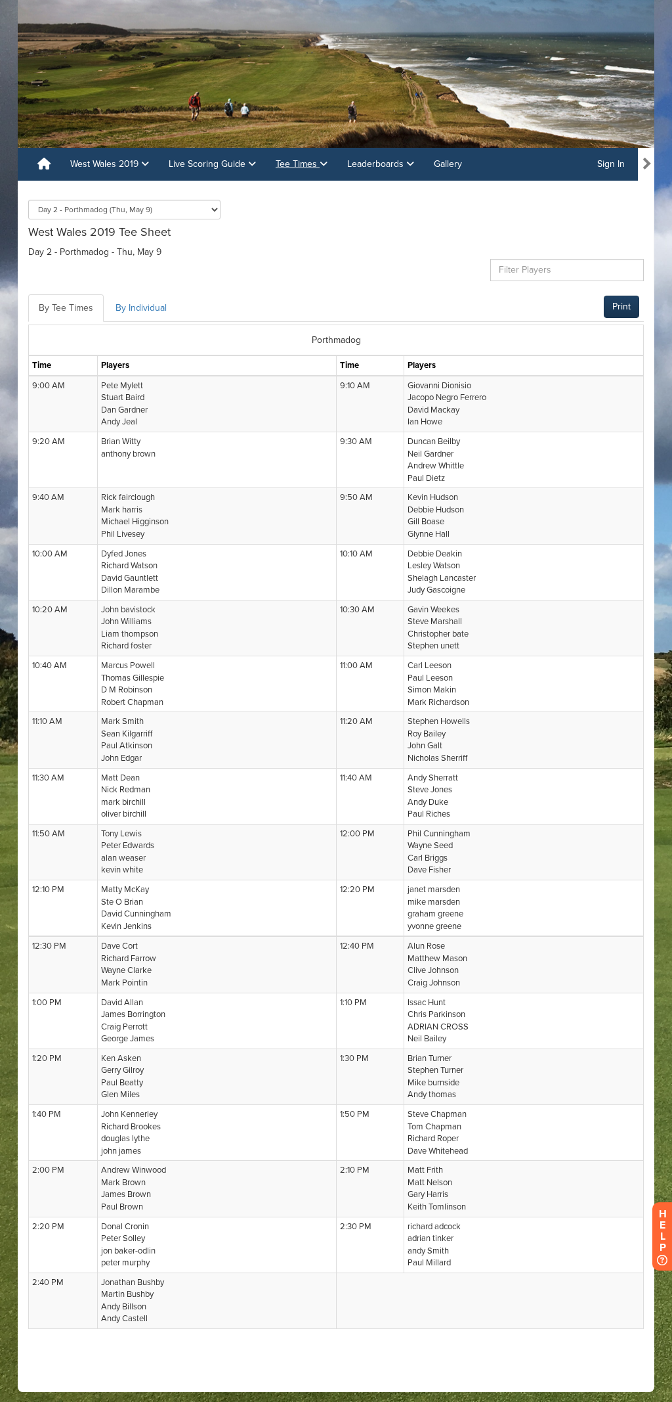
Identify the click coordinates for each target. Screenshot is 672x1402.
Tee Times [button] (298, 164)
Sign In (611, 164)
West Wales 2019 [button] (105, 164)
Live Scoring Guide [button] (208, 164)
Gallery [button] (448, 164)
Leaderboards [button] (376, 164)
